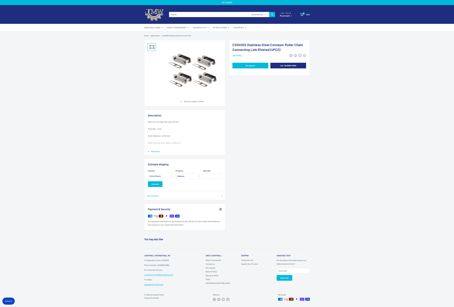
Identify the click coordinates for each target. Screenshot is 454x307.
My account (285, 16)
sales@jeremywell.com (153, 284)
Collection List (247, 260)
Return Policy (211, 271)
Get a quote (210, 268)
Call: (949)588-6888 (288, 65)
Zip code (206, 171)
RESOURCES (239, 27)
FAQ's (208, 279)
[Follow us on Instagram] (218, 299)
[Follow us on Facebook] (214, 299)
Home (146, 36)
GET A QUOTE (227, 2)
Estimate (155, 184)
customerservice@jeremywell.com (158, 275)
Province (179, 171)
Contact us (210, 264)
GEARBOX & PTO (199, 27)
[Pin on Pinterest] (295, 55)
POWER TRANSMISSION (176, 27)
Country (151, 171)
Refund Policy (153, 196)
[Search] (272, 14)
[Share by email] (304, 55)
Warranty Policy (212, 275)
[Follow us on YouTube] (223, 299)
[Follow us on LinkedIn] (227, 299)
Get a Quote (250, 65)
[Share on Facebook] (291, 55)
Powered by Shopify (151, 298)
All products (155, 36)
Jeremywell (237, 56)
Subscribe (284, 278)
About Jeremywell (213, 260)
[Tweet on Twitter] (300, 55)
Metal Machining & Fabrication (218, 283)
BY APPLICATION (220, 27)
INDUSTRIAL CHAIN (152, 27)
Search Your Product (249, 264)
